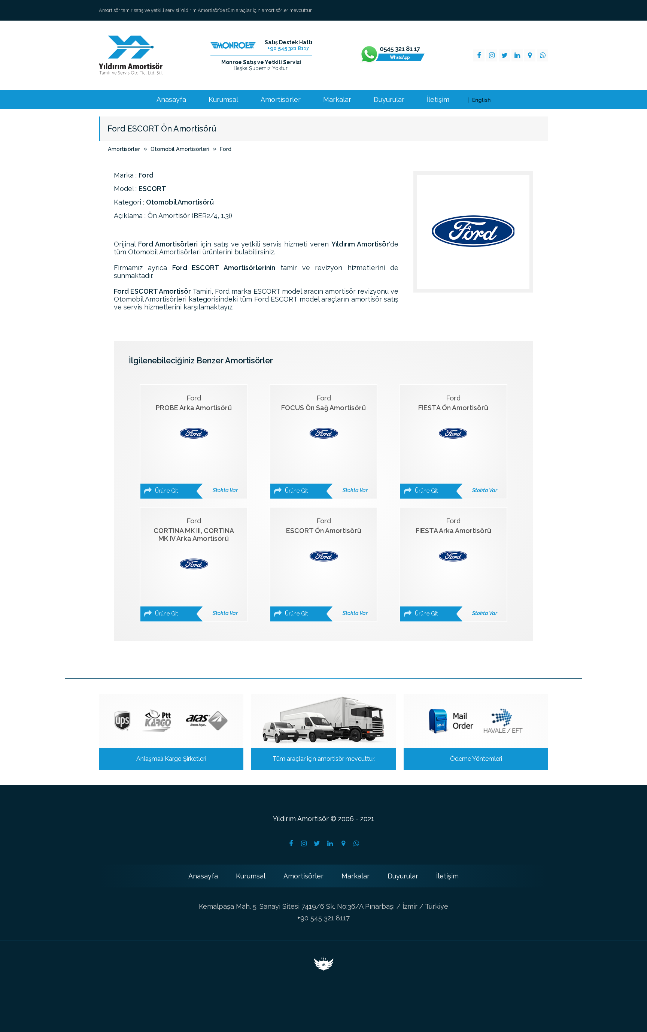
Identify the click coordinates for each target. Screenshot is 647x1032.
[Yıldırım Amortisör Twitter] (504, 55)
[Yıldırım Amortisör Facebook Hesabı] (291, 844)
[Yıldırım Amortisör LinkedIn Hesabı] (330, 844)
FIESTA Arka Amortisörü (455, 567)
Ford (225, 149)
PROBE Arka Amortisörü (196, 444)
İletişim (438, 99)
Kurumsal (223, 99)
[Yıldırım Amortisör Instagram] (491, 55)
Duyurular (389, 99)
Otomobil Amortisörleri (180, 149)
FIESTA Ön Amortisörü (455, 444)
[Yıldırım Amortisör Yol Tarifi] (343, 844)
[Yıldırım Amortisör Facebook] (479, 55)
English (481, 100)
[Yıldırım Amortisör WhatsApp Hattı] (392, 55)
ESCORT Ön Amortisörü (325, 567)
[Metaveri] (324, 968)
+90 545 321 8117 (323, 918)
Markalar (337, 99)
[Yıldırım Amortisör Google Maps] (529, 55)
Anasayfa (171, 99)
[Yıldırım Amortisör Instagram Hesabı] (304, 844)
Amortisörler (281, 99)
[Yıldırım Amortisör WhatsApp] (542, 55)
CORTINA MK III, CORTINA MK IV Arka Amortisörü (196, 567)
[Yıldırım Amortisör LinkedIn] (517, 55)
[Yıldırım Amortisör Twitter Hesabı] (317, 844)
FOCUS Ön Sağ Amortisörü (324, 444)
